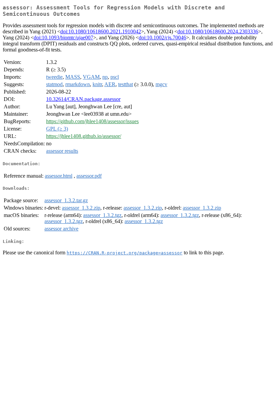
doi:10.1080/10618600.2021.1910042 (100, 31)
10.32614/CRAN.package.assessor (83, 99)
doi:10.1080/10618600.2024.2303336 (217, 31)
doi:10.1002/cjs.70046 (162, 37)
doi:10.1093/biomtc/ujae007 (63, 37)
